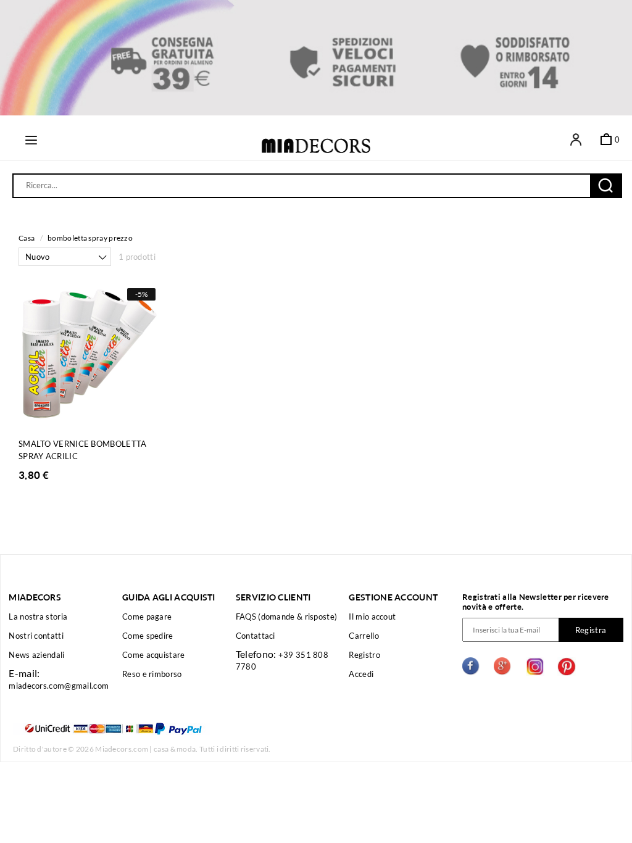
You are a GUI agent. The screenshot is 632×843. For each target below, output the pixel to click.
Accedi (361, 674)
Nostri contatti (36, 636)
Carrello (363, 636)
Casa (27, 238)
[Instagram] (535, 667)
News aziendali (36, 655)
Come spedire (147, 636)
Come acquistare (153, 655)
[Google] (503, 667)
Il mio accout (372, 616)
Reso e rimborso (152, 674)
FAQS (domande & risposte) (287, 616)
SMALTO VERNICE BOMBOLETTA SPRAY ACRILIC (83, 450)
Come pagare (147, 616)
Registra (590, 630)
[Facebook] (471, 667)
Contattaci (255, 636)
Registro (364, 655)
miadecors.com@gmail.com (59, 686)
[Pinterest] (566, 667)
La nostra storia (38, 616)
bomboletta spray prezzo (90, 238)
